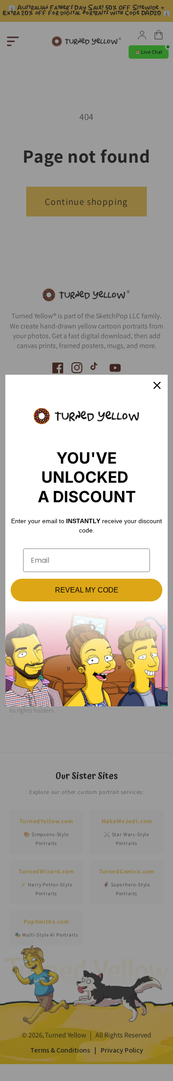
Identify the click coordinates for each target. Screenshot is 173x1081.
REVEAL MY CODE (86, 590)
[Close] (157, 385)
